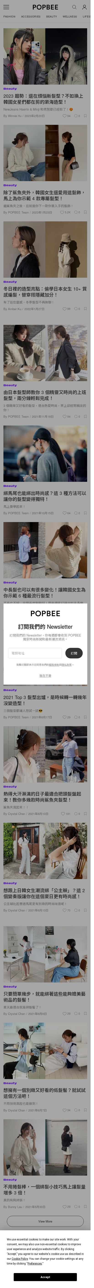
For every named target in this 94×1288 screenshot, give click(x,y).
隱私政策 (67, 665)
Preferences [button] (35, 1263)
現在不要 (45, 675)
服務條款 (54, 665)
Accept (45, 1277)
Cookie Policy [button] (20, 1258)
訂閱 (74, 653)
